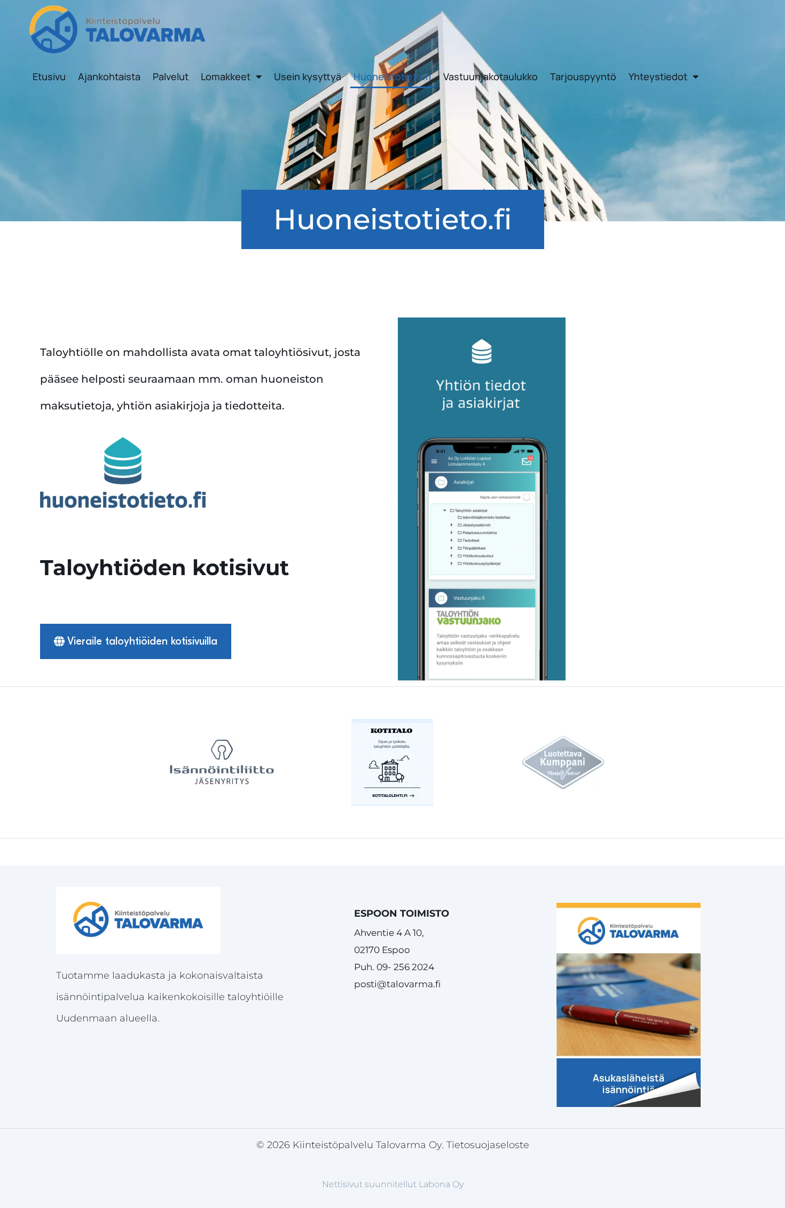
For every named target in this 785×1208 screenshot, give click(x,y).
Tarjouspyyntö (583, 76)
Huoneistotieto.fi (392, 76)
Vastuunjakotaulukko (490, 76)
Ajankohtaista (109, 76)
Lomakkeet (225, 76)
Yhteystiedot (658, 76)
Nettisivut (342, 1184)
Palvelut (171, 76)
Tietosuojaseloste (487, 1145)
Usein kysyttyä (307, 76)
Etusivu (49, 76)
